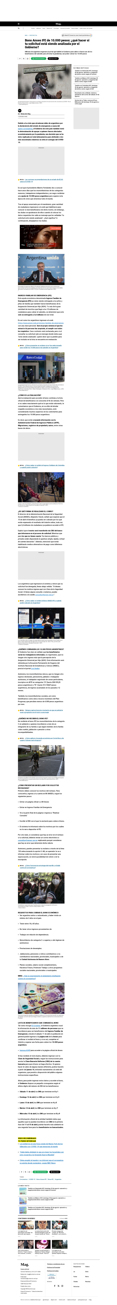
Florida (33, 28)
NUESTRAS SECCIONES (79, 1264)
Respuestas (77, 1266)
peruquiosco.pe (82, 1299)
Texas (43, 28)
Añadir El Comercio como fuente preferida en (77, 35)
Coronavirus (23, 1179)
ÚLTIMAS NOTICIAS (81, 68)
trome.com (62, 1299)
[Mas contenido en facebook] (55, 1286)
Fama (75, 1276)
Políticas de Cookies (53, 1271)
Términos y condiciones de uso (56, 1264)
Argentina (58, 1179)
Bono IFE (51, 1179)
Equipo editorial (25, 1269)
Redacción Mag (25, 114)
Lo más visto (23, 1185)
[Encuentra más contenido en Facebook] (20, 59)
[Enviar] (18, 28)
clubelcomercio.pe (35, 1299)
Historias (76, 1286)
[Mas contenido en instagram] (62, 1286)
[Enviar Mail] (19, 114)
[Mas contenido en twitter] (58, 1286)
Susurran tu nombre (65, 28)
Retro (87, 1276)
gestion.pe (46, 1299)
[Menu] (19, 24)
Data (86, 1271)
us (74, 1271)
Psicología (56, 28)
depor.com (54, 1299)
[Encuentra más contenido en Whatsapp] (28, 59)
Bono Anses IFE (41, 1179)
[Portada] (25, 1267)
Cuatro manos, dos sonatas (86, 28)
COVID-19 (32, 1179)
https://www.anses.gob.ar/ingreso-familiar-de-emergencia (41, 323)
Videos (87, 1266)
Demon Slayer (74, 28)
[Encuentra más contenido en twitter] (24, 59)
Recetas (87, 1281)
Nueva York (49, 28)
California (38, 28)
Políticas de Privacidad (53, 1267)
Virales (75, 1281)
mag (90, 1299)
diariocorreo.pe (71, 1299)
